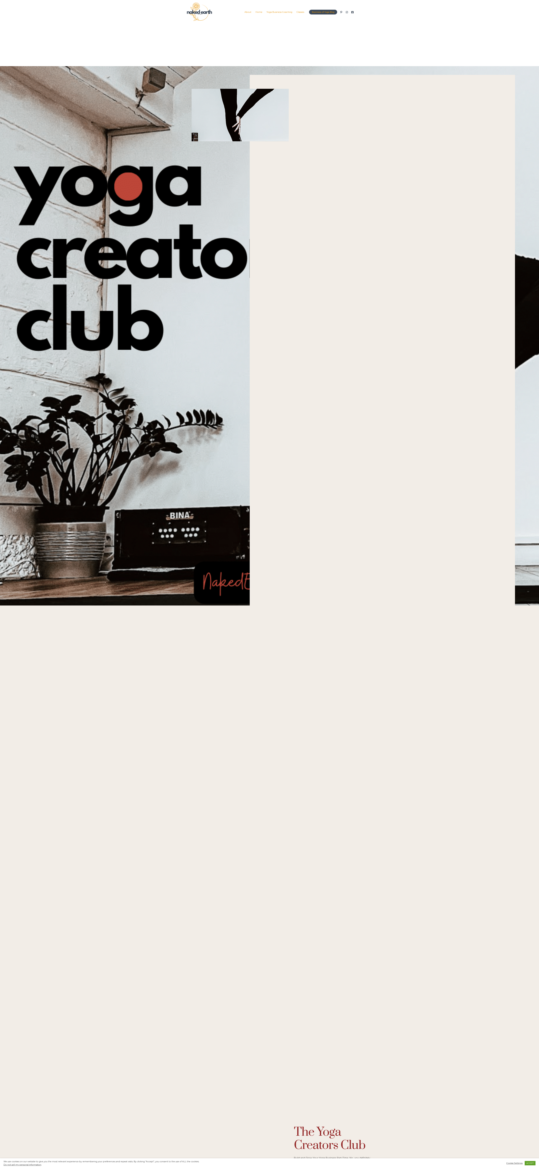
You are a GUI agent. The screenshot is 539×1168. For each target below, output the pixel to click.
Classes (300, 12)
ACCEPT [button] (530, 1163)
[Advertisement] (269, 45)
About (248, 12)
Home (258, 12)
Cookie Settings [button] (514, 1163)
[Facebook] (352, 12)
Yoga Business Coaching (279, 12)
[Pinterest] (341, 12)
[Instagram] (347, 12)
